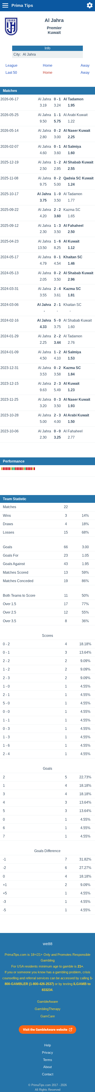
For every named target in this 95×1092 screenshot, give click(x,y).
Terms (47, 1060)
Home (47, 65)
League (11, 65)
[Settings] (89, 5)
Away (85, 65)
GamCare (47, 1016)
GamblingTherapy (48, 1009)
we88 (47, 944)
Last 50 (11, 72)
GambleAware (47, 1001)
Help (47, 1045)
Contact (47, 1074)
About (47, 1067)
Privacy (47, 1052)
